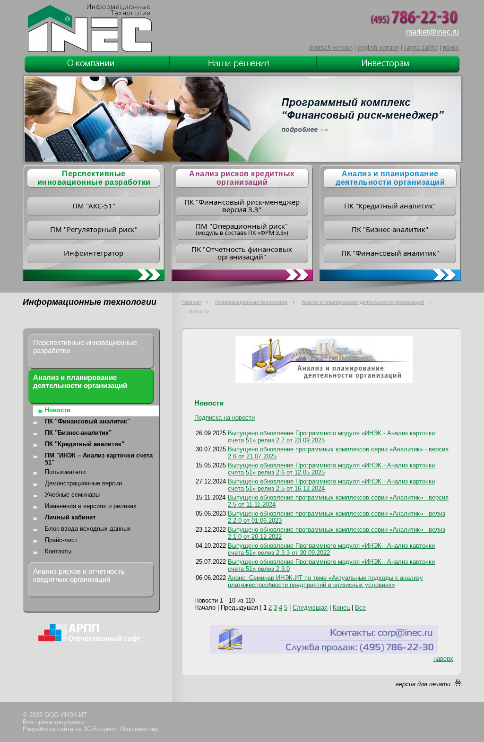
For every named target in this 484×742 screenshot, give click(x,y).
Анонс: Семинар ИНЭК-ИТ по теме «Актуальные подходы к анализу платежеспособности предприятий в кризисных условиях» (325, 581)
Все (360, 607)
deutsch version (331, 47)
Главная (191, 302)
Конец (341, 607)
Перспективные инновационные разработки (85, 346)
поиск (451, 47)
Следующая (310, 607)
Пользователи (65, 471)
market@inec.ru (432, 32)
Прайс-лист (61, 540)
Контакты (58, 551)
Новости (57, 410)
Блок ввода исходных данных (88, 528)
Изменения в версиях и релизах (91, 505)
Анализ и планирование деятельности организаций (390, 178)
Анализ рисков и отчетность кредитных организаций (79, 575)
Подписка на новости (224, 417)
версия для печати (423, 684)
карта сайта (421, 47)
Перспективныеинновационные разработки (94, 178)
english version (378, 47)
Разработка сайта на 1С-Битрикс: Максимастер (90, 729)
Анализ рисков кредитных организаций (242, 178)
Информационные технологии (251, 302)
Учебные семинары (72, 494)
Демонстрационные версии (83, 483)
